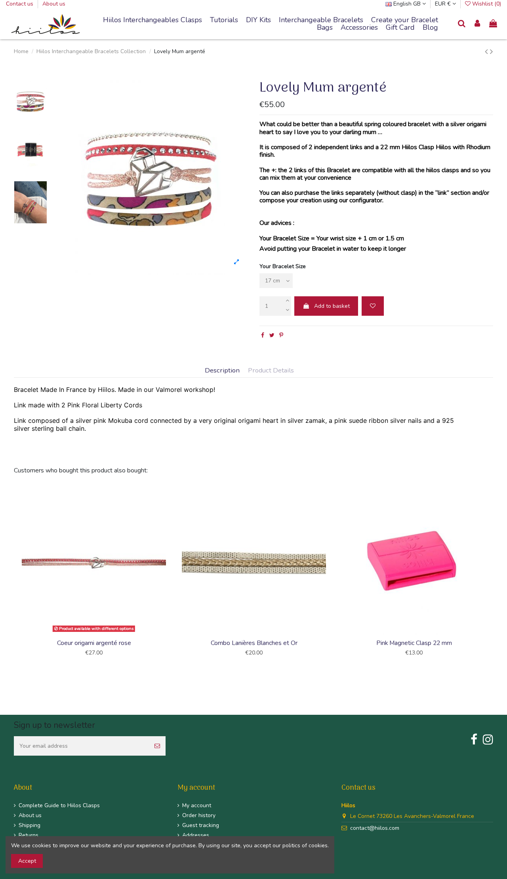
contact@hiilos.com (374, 828)
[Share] (262, 335)
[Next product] (491, 51)
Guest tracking (200, 825)
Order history (198, 815)
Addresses (195, 835)
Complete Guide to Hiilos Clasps (59, 805)
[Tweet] (271, 335)
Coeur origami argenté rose (94, 643)
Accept (27, 861)
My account (196, 805)
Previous (13, 578)
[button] (321, 20)
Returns (28, 835)
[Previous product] (487, 51)
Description (222, 371)
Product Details (271, 371)
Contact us (20, 4)
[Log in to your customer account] (478, 24)
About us (53, 4)
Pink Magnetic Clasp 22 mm (414, 643)
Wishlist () (486, 4)
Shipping (29, 825)
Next (494, 578)
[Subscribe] (157, 746)
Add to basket (332, 306)
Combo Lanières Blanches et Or (254, 643)
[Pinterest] (281, 335)
